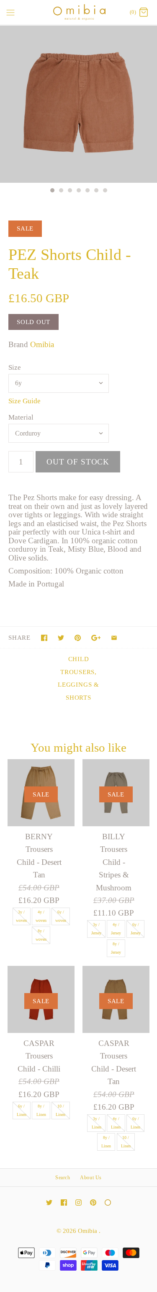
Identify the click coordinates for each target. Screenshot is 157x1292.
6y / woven (60, 916)
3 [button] (69, 191)
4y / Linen (116, 1122)
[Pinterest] (93, 1202)
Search (62, 1177)
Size (14, 367)
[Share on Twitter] (61, 638)
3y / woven (21, 916)
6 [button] (96, 191)
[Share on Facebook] (44, 638)
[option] (78, 104)
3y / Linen (96, 1122)
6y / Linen (21, 1110)
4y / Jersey (116, 928)
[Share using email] (114, 638)
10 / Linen (60, 1110)
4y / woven (41, 916)
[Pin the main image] (78, 638)
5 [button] (87, 191)
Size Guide (24, 401)
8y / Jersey (116, 948)
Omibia (42, 344)
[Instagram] (78, 1202)
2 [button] (61, 191)
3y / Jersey (96, 928)
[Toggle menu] (10, 12)
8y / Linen (41, 1110)
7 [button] (104, 191)
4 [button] (78, 191)
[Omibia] (78, 12)
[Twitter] (49, 1202)
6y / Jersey (136, 928)
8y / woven (41, 935)
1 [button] (52, 191)
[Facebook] (64, 1202)
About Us (91, 1177)
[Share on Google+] (96, 638)
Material (20, 417)
